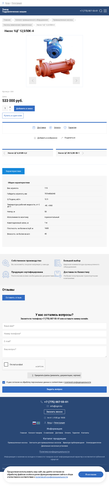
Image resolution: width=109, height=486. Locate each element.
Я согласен (90, 474)
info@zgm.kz (56, 406)
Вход (7, 3)
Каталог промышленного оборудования (31, 20)
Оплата (68, 433)
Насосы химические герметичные (18, 25)
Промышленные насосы (63, 20)
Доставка (59, 433)
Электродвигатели (93, 443)
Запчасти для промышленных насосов (45, 443)
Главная (7, 20)
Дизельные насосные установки (54, 446)
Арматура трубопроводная (73, 443)
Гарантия (76, 433)
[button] (10, 106)
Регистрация (17, 3)
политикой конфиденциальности (77, 382)
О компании (49, 433)
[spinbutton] (5, 108)
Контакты (85, 433)
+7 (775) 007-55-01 (89, 11)
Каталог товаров (35, 433)
